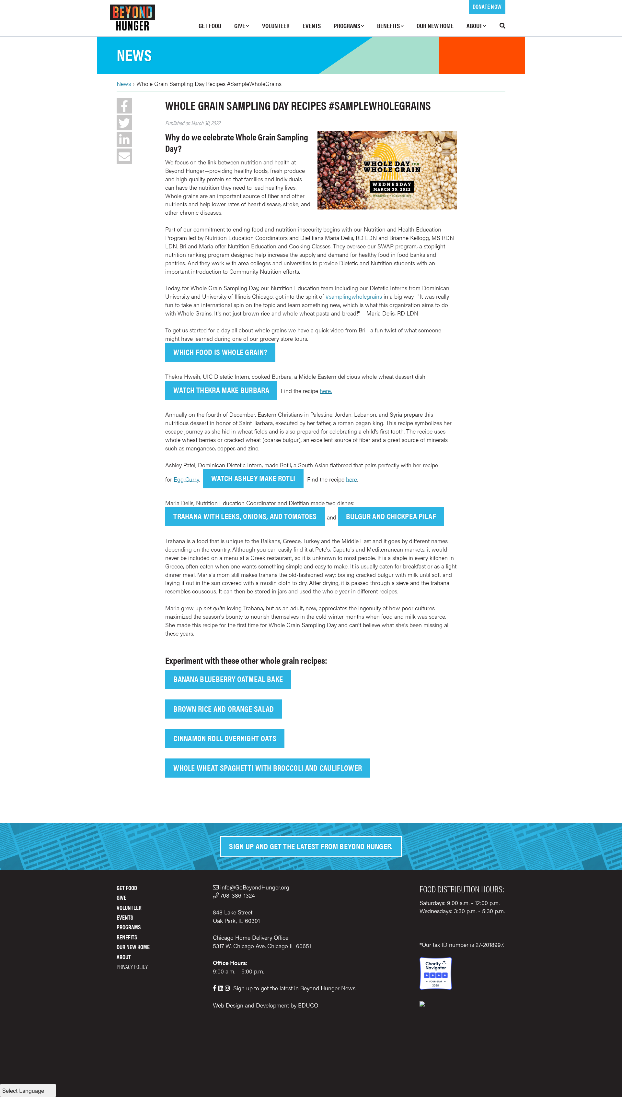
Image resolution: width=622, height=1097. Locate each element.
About (474, 25)
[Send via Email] (124, 156)
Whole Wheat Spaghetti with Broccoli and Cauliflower (267, 767)
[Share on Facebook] (124, 105)
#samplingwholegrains (354, 296)
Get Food (210, 25)
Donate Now (487, 6)
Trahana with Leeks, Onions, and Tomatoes (245, 515)
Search (498, 25)
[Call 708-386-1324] (216, 895)
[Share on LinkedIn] (124, 139)
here (351, 479)
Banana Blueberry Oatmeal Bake (228, 678)
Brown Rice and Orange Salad (223, 708)
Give (239, 25)
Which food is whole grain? (220, 351)
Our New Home (435, 25)
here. (326, 391)
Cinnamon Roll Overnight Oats (224, 738)
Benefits (388, 25)
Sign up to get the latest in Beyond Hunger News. (294, 988)
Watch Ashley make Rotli (253, 477)
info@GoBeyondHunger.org (254, 887)
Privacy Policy (132, 966)
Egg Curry (186, 479)
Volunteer (276, 25)
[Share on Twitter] (124, 122)
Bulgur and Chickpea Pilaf (391, 515)
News (134, 54)
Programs (347, 25)
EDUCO (308, 1005)
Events (312, 25)
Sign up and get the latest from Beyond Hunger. (311, 846)
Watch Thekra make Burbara (221, 389)
